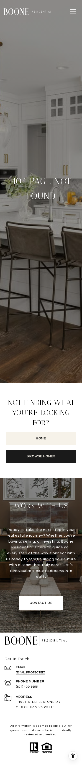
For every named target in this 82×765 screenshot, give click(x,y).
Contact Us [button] (41, 603)
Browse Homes (41, 456)
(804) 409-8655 (27, 686)
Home (41, 438)
